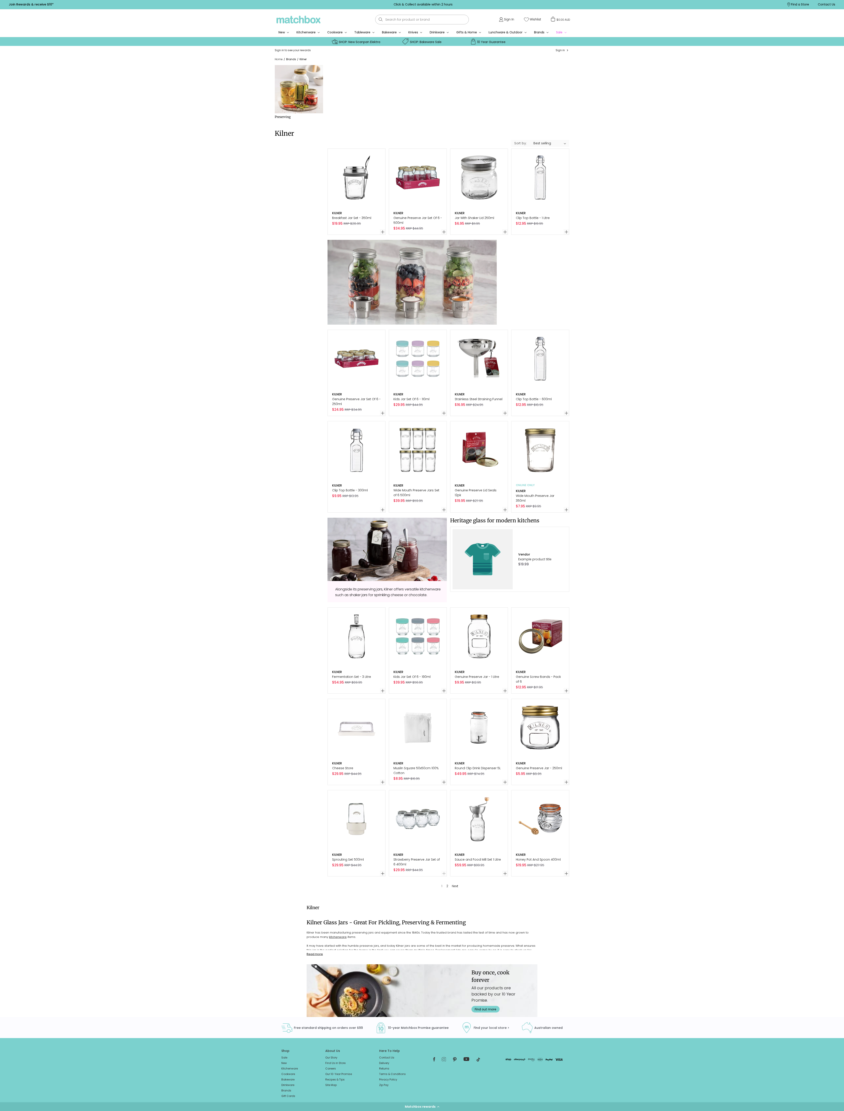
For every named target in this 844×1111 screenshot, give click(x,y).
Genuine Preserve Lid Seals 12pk (476, 492)
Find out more (485, 1009)
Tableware (362, 32)
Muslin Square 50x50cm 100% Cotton (416, 770)
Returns (384, 1068)
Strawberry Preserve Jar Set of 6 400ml (416, 862)
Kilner (303, 59)
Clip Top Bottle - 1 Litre (533, 218)
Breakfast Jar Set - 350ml (351, 218)
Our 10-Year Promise (338, 1074)
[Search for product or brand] (381, 19)
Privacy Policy (388, 1079)
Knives (413, 32)
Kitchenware (306, 32)
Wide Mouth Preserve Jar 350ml (535, 498)
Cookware (335, 32)
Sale (284, 1057)
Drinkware (437, 32)
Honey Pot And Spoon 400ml (538, 859)
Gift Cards (288, 1096)
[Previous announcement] (217, 4)
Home (279, 59)
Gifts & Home (466, 32)
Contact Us (386, 1057)
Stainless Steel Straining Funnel (478, 399)
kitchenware (338, 937)
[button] (422, 1106)
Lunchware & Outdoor (505, 32)
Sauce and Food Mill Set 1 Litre (478, 859)
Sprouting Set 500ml (348, 859)
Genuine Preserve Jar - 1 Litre (477, 677)
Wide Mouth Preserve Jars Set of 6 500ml (416, 492)
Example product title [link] (534, 559)
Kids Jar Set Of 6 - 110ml (411, 399)
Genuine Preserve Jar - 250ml (539, 768)
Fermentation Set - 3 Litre (351, 677)
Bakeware (389, 32)
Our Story (331, 1057)
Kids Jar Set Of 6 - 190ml (412, 677)
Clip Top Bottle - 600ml (534, 399)
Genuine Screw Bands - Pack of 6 (538, 679)
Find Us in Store (335, 1063)
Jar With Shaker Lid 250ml (474, 218)
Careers (330, 1068)
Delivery (384, 1063)
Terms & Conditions (392, 1074)
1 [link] (441, 886)
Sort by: (520, 143)
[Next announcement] (628, 4)
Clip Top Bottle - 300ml (350, 490)
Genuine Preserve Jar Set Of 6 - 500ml (417, 220)
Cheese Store (342, 768)
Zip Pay (384, 1085)
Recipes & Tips (335, 1079)
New (284, 1063)
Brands (539, 32)
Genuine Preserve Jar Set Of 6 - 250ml (356, 401)
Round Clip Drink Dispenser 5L (478, 768)
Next (455, 886)
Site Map (331, 1085)
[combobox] (422, 19)
